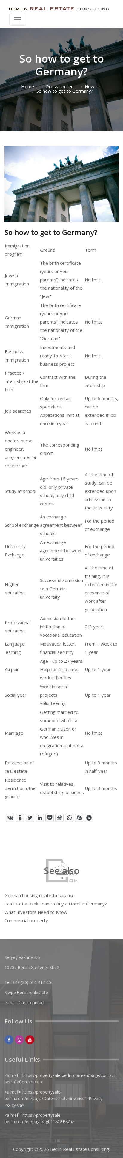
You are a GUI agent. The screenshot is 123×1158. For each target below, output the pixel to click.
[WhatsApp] (69, 818)
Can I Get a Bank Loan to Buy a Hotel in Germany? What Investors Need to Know (55, 908)
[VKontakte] (10, 818)
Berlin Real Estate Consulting (79, 1149)
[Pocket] (49, 818)
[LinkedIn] (40, 818)
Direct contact (31, 1002)
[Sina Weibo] (59, 818)
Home (27, 86)
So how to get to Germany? (64, 91)
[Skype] (79, 818)
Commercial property (26, 920)
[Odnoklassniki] (20, 818)
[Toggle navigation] (17, 20)
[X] (30, 818)
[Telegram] (89, 818)
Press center (59, 86)
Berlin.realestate (32, 992)
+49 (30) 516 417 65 (31, 982)
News (91, 86)
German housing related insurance (39, 895)
